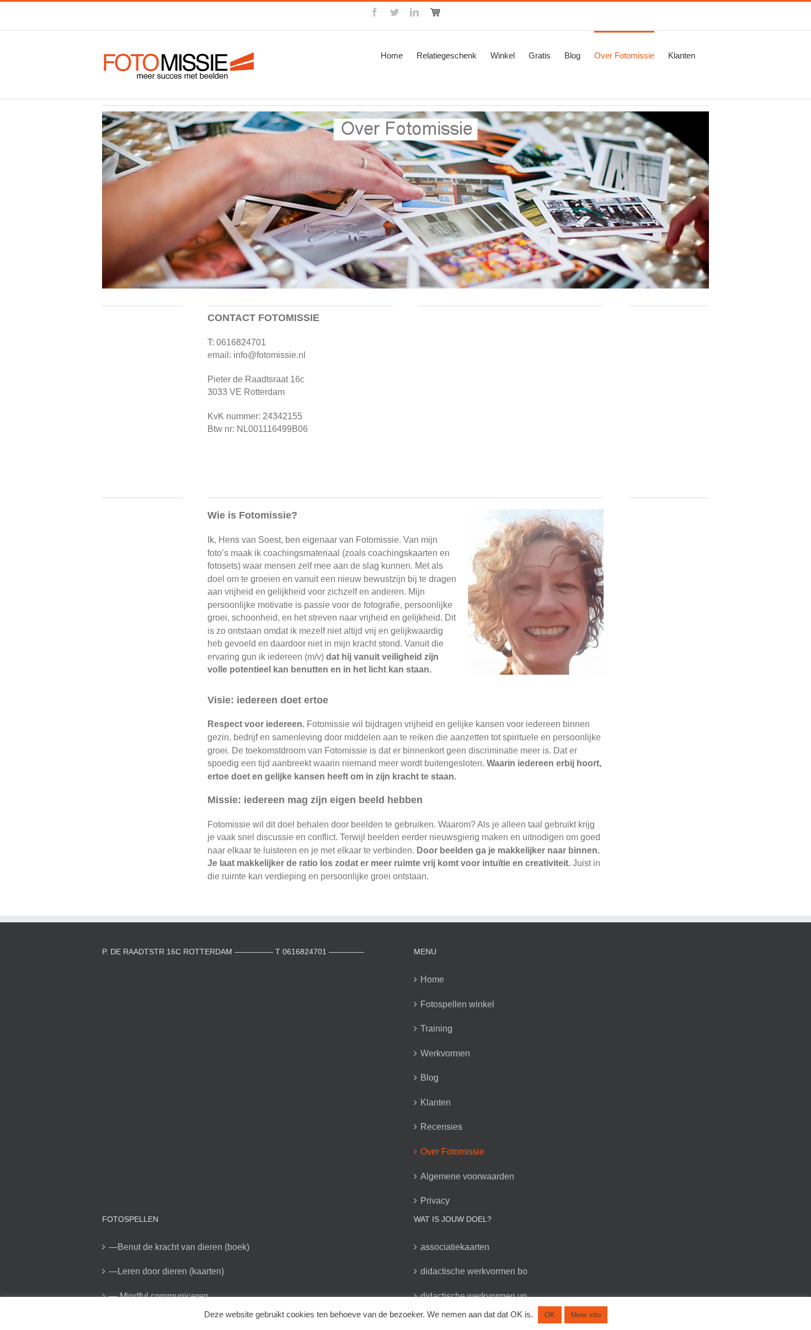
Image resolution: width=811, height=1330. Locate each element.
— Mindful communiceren (159, 1296)
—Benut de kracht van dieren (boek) (179, 1247)
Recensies (441, 1126)
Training (436, 1028)
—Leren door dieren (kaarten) (166, 1271)
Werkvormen (445, 1053)
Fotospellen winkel (457, 1004)
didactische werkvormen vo (473, 1296)
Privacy (435, 1200)
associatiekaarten (454, 1247)
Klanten (435, 1102)
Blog (429, 1077)
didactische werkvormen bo (473, 1271)
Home (432, 979)
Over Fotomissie (452, 1151)
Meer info (586, 1315)
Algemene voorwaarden (467, 1176)
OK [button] (550, 1315)
